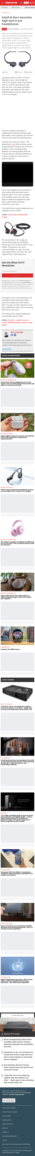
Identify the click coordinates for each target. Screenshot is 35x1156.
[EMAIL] (15, 335)
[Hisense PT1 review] (17, 1027)
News (4, 29)
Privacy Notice (26, 282)
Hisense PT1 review (12, 1034)
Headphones (5, 12)
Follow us (19, 72)
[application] (17, 172)
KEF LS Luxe (16, 7)
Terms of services (24, 280)
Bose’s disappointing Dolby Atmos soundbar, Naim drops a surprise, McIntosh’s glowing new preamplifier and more (18, 1043)
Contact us (5, 1132)
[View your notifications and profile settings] (16, 3)
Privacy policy (6, 1116)
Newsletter (29, 72)
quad (13, 144)
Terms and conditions (9, 1108)
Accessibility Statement (9, 1136)
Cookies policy (6, 1120)
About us (5, 1128)
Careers (4, 1140)
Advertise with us (7, 1124)
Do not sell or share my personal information (16, 1144)
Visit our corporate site (16, 1094)
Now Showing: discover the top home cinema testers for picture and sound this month (18, 1067)
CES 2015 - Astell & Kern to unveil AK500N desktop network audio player (17, 322)
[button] (33, 3)
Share (6, 72)
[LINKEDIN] (12, 335)
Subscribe (26, 2)
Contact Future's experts (9, 1112)
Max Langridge (14, 29)
